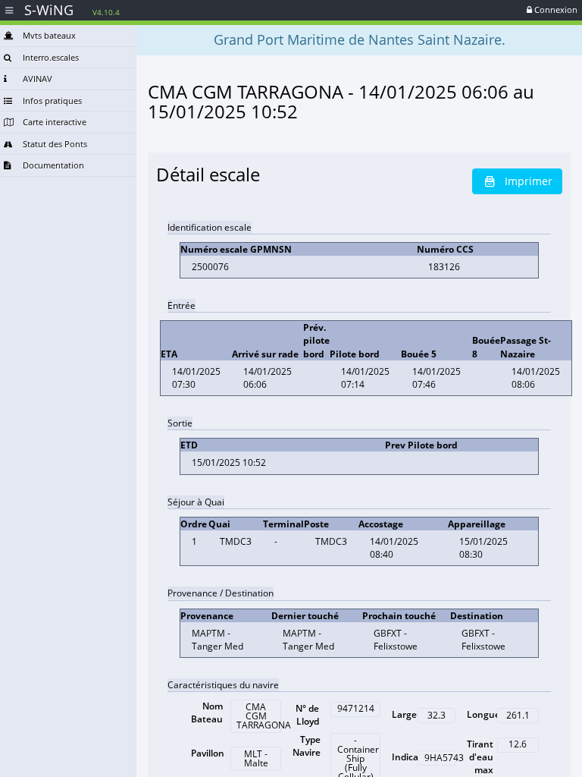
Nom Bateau (207, 712)
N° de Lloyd (307, 715)
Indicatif (409, 756)
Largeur (409, 714)
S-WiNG (72, 10)
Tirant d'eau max (480, 757)
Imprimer (528, 181)
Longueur (488, 714)
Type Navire (307, 746)
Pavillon (207, 753)
